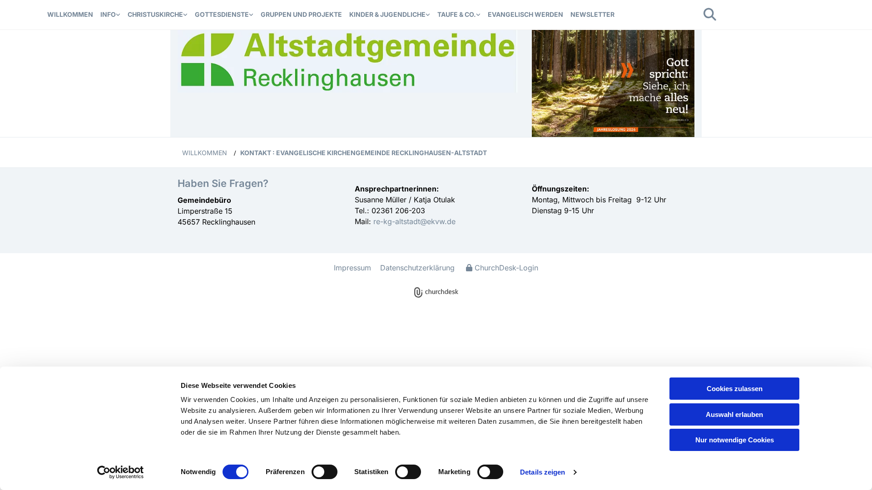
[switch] (324, 472)
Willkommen (70, 14)
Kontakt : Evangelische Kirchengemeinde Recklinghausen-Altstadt (363, 153)
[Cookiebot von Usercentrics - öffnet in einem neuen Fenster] (120, 472)
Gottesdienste (222, 14)
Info (108, 14)
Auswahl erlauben (734, 414)
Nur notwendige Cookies (734, 440)
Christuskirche (155, 14)
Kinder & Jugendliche (387, 14)
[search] (710, 14)
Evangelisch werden (525, 14)
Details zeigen (542, 472)
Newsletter (592, 14)
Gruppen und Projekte (301, 14)
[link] (110, 14)
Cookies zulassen (735, 388)
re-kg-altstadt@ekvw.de (413, 221)
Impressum (352, 267)
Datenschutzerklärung (417, 267)
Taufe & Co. (456, 14)
